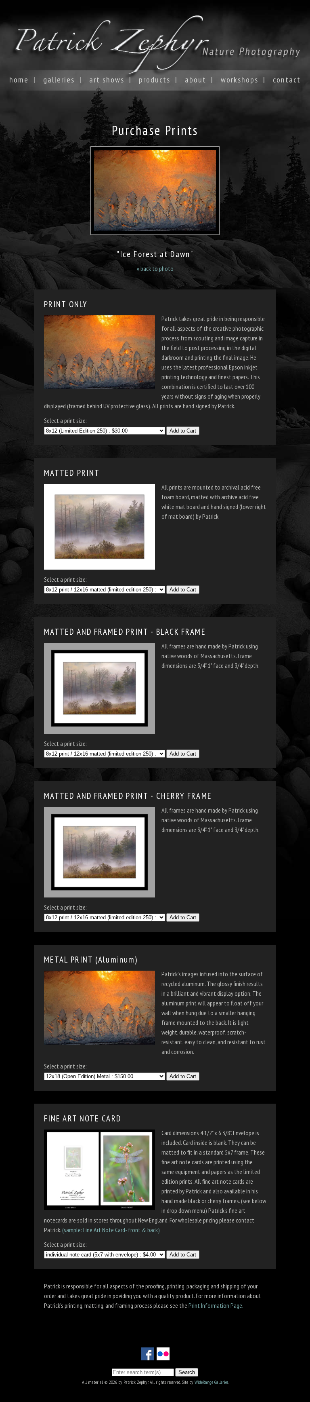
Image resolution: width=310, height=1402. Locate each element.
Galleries (59, 79)
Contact (287, 79)
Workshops (239, 79)
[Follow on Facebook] (147, 1355)
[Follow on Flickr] (163, 1355)
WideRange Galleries (211, 1382)
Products (154, 79)
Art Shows (106, 79)
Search (186, 1372)
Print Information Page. (216, 1305)
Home (19, 79)
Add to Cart (183, 431)
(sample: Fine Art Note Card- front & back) (111, 1230)
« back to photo (155, 268)
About (195, 79)
